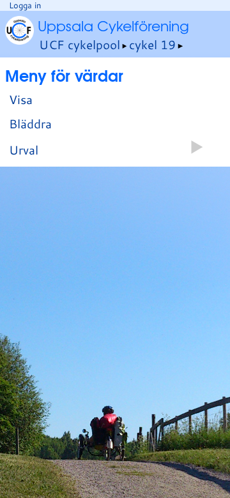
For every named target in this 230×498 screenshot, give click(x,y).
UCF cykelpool (79, 44)
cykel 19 (152, 44)
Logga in (25, 5)
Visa (21, 99)
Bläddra (30, 124)
